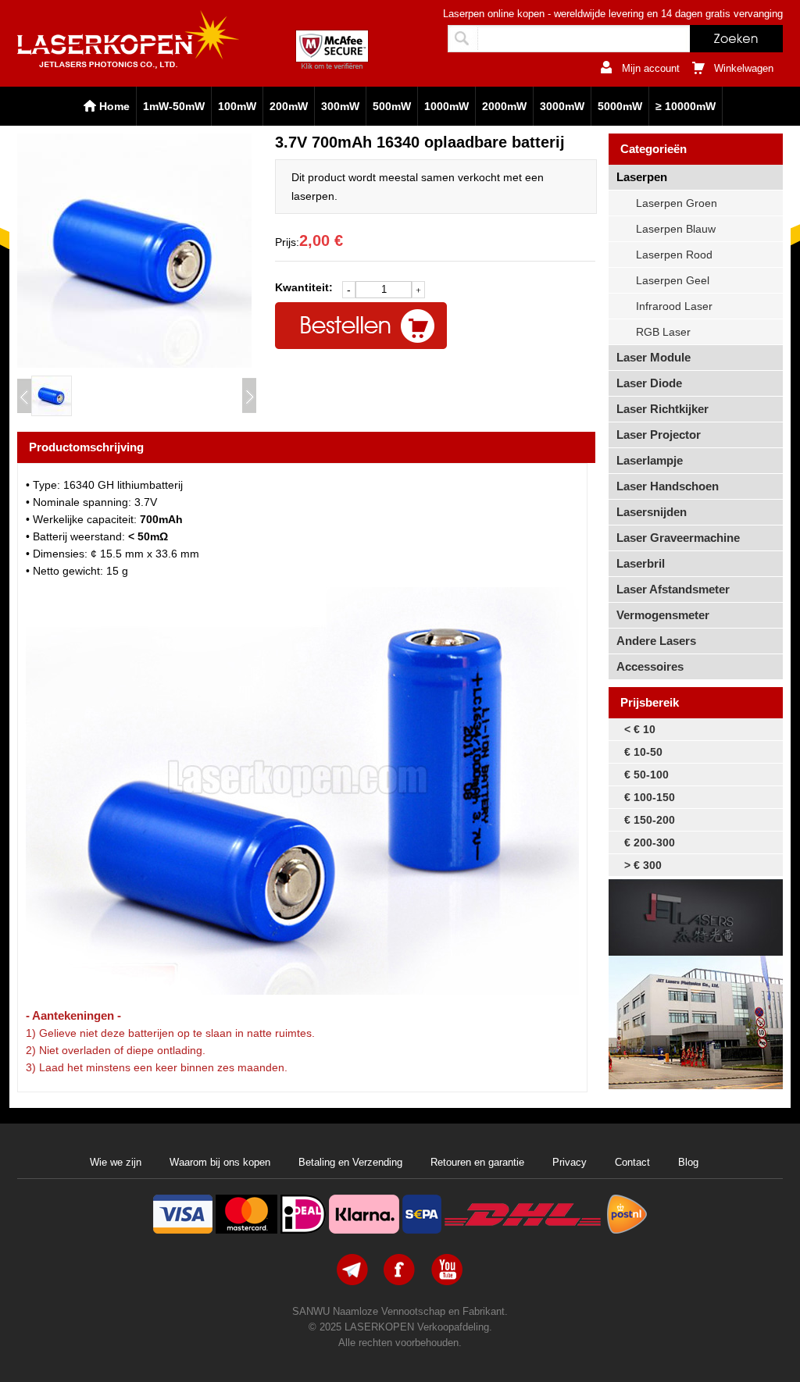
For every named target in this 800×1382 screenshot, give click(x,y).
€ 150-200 (649, 820)
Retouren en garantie (477, 1162)
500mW (392, 106)
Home (114, 106)
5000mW (620, 106)
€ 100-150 (649, 797)
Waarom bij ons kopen (220, 1162)
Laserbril (640, 563)
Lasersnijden (651, 511)
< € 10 (639, 729)
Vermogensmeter (662, 615)
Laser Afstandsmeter (673, 589)
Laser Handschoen (667, 486)
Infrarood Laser (674, 306)
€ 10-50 (643, 752)
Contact (632, 1162)
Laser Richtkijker (662, 408)
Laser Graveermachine (678, 537)
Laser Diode (649, 383)
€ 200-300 (649, 842)
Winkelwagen (743, 68)
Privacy (569, 1162)
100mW (237, 106)
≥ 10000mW (685, 106)
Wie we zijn (115, 1162)
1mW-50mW (174, 106)
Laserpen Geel (672, 280)
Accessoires (650, 666)
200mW (289, 106)
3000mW (562, 106)
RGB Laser (663, 332)
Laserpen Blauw (676, 229)
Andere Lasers (656, 640)
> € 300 (643, 865)
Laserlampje (649, 460)
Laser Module (653, 357)
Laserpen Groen (676, 203)
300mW (340, 106)
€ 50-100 (646, 774)
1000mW (446, 106)
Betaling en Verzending (350, 1162)
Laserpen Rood (674, 254)
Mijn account (651, 68)
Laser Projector (658, 434)
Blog (688, 1162)
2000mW (504, 106)
